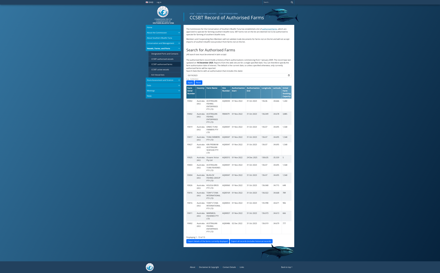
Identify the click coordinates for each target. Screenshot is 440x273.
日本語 (149, 2)
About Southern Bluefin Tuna (159, 38)
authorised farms (269, 29)
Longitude (266, 88)
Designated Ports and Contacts (164, 53)
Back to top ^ (286, 267)
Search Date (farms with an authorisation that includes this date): (214, 71)
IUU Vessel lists (157, 75)
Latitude (277, 88)
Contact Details (229, 267)
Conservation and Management (160, 43)
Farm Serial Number (191, 91)
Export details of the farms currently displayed (208, 241)
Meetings (151, 90)
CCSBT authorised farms (228, 14)
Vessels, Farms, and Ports (206, 14)
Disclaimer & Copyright (209, 267)
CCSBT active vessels (160, 69)
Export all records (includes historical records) (251, 241)
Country (200, 88)
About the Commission (157, 32)
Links (242, 267)
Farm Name (211, 88)
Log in (159, 2)
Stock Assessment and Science (160, 80)
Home (192, 14)
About (192, 267)
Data (149, 85)
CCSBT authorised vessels (162, 59)
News (149, 96)
